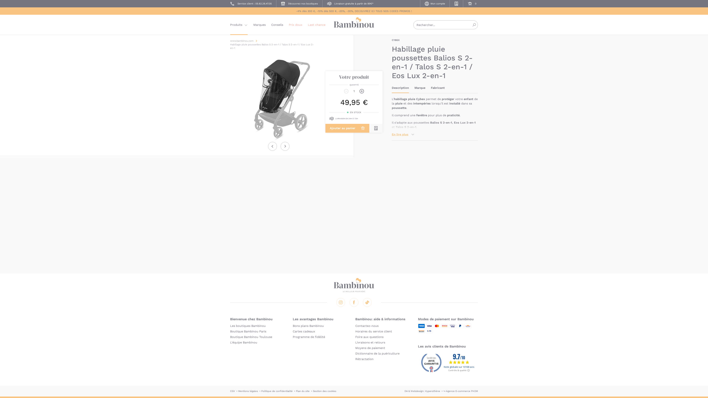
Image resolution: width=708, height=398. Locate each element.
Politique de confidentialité (277, 391)
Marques (259, 25)
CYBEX (396, 40)
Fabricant (438, 88)
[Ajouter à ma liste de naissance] (376, 128)
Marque (419, 88)
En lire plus (400, 134)
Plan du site (303, 391)
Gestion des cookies (324, 391)
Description (400, 88)
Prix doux (295, 25)
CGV (232, 391)
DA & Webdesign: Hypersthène (422, 391)
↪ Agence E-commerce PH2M (460, 391)
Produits (236, 25)
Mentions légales (248, 391)
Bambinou (354, 24)
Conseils (277, 25)
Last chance (316, 25)
